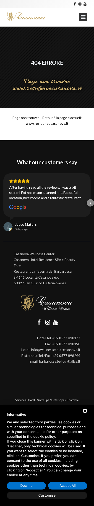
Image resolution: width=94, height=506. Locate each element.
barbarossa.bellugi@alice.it (59, 361)
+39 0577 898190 (66, 344)
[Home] (26, 16)
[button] (3, 203)
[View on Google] (17, 207)
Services (20, 400)
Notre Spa (43, 400)
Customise (47, 495)
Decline (26, 485)
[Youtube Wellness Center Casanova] (85, 4)
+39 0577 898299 (66, 356)
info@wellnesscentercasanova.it (55, 350)
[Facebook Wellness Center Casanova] (75, 4)
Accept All (68, 485)
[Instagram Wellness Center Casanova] (80, 4)
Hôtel (31, 400)
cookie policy (44, 436)
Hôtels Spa (58, 400)
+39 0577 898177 (66, 338)
